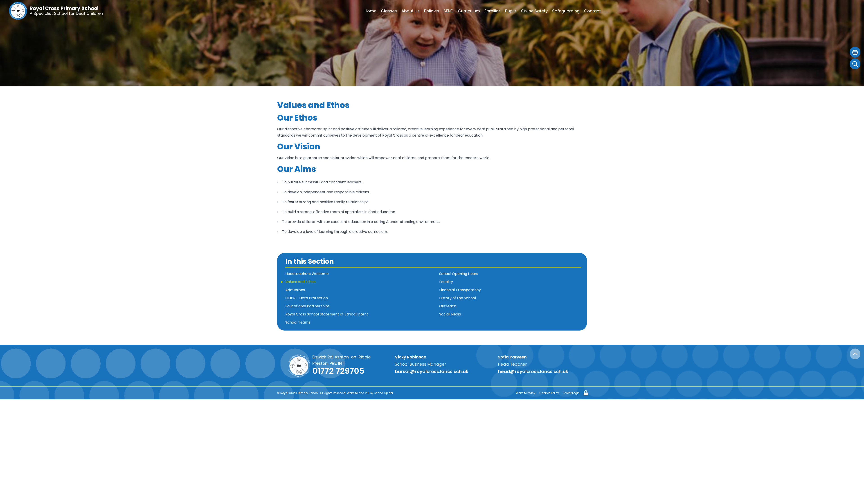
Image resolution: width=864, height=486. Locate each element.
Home (370, 11)
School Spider (383, 393)
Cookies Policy (549, 393)
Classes (389, 11)
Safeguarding (566, 11)
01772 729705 (338, 371)
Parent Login (571, 393)
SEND (448, 11)
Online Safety (534, 11)
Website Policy (525, 393)
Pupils (511, 11)
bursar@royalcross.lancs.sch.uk (431, 371)
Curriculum (469, 11)
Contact (592, 11)
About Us (410, 11)
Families (492, 11)
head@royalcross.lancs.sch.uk (533, 371)
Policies (431, 11)
